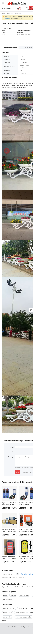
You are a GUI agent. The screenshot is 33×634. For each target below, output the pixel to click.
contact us (7, 18)
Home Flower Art (20, 612)
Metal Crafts (18, 13)
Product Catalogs (28, 574)
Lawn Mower (22, 578)
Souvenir (13, 595)
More (3, 620)
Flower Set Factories (9, 608)
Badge (5, 595)
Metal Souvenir (7, 599)
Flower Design (23, 608)
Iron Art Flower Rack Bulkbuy (24, 617)
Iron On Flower (7, 612)
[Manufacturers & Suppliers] (16, 3)
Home (3, 13)
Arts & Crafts (10, 13)
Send (17, 472)
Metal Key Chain (24, 595)
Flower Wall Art (7, 617)
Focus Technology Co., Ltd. (23, 627)
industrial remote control (9, 578)
